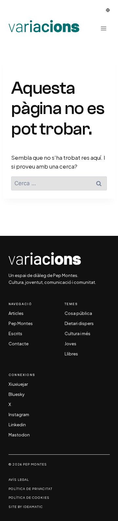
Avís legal (19, 479)
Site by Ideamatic (26, 507)
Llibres (71, 354)
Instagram (19, 415)
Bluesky (17, 394)
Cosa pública (78, 313)
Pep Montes (21, 323)
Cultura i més (77, 334)
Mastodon (19, 435)
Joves (70, 344)
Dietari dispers (79, 323)
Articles (16, 313)
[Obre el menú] (104, 28)
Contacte (19, 344)
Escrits (15, 334)
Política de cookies (29, 497)
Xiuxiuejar (18, 384)
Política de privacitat (30, 489)
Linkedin (17, 425)
